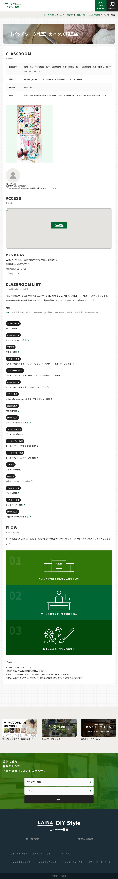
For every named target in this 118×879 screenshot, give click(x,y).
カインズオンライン (45, 862)
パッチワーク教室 (13, 469)
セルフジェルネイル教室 (16, 340)
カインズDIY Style (18, 853)
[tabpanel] (59, 134)
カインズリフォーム (71, 862)
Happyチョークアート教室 (17, 516)
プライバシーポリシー (98, 862)
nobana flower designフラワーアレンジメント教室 (28, 399)
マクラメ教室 (11, 352)
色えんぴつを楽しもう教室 (17, 422)
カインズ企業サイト (19, 862)
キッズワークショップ (42, 853)
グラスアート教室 (13, 434)
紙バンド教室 (11, 328)
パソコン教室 (11, 493)
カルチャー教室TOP (66, 15)
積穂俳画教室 (11, 410)
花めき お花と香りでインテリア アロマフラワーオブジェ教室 (33, 375)
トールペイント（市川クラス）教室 (21, 446)
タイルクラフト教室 (14, 504)
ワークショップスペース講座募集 (16, 739)
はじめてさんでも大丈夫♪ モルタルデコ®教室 (26, 387)
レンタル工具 (64, 853)
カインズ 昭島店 (94, 15)
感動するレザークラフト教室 (18, 481)
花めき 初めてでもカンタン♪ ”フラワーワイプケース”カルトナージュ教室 (38, 363)
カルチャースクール (89, 739)
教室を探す (100, 8)
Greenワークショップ (51, 739)
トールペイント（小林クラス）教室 (21, 457)
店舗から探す (112, 8)
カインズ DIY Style (50, 15)
